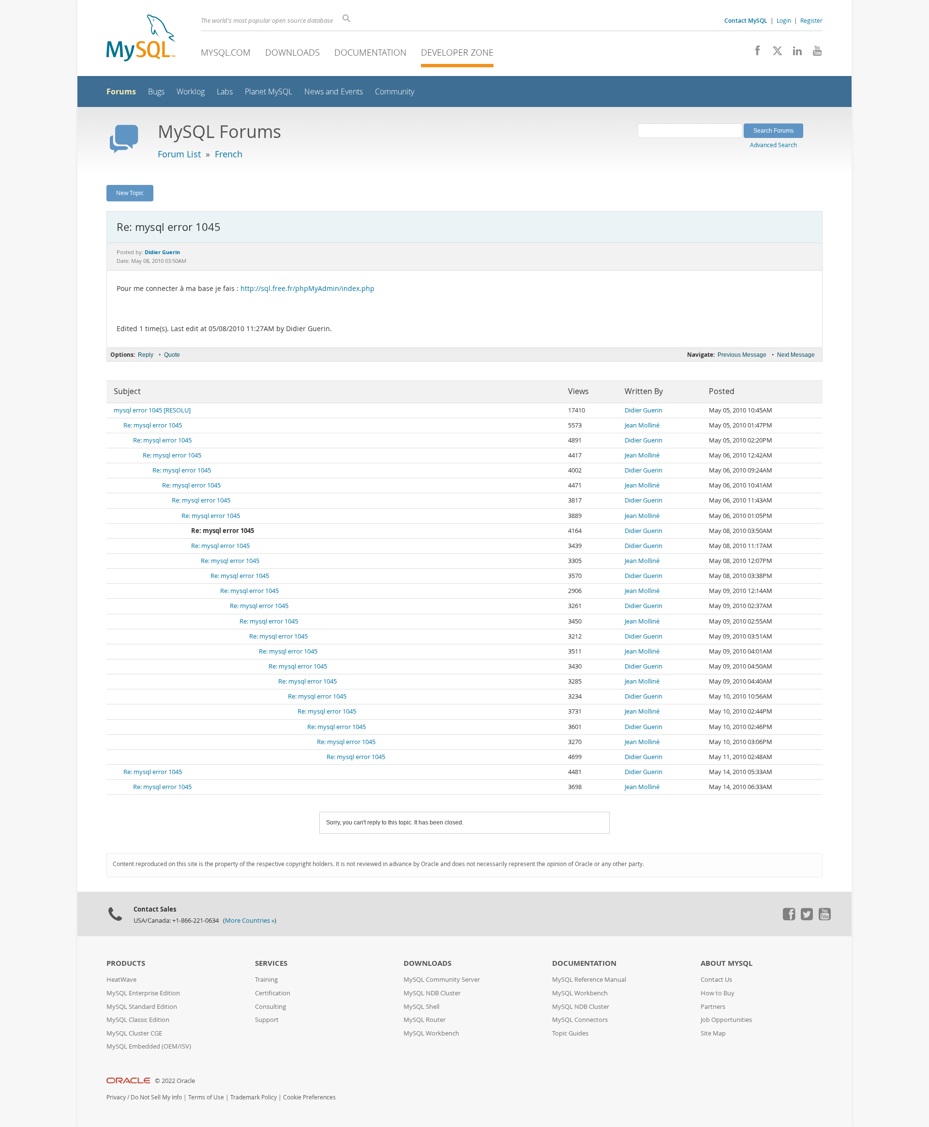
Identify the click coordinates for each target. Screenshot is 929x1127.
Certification (272, 993)
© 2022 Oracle (175, 1081)
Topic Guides (570, 1033)
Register (811, 20)
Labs (225, 92)
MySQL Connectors (580, 1020)
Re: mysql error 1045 (152, 425)
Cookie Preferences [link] (309, 1097)
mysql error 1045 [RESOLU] (152, 410)
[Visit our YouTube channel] (814, 53)
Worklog (191, 92)
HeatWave (121, 979)
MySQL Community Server (442, 979)
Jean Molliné (642, 425)
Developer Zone (457, 52)
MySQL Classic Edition (137, 1020)
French (228, 154)
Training (266, 979)
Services (271, 963)
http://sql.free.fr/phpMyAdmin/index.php (307, 288)
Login (784, 20)
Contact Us (716, 979)
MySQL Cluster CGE (134, 1033)
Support (267, 1020)
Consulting (270, 1007)
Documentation (370, 52)
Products (125, 963)
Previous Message (742, 354)
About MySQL (726, 963)
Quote (172, 354)
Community (394, 92)
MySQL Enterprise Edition (143, 993)
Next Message (796, 354)
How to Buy (717, 993)
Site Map (713, 1033)
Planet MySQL (268, 92)
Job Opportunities (726, 1020)
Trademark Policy (253, 1097)
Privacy (116, 1097)
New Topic (130, 193)
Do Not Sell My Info (156, 1097)
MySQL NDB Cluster (432, 993)
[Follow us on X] (774, 53)
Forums (121, 91)
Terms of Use (206, 1097)
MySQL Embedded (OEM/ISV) (148, 1046)
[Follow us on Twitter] (806, 918)
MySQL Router (425, 1020)
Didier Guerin (643, 410)
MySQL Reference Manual (589, 979)
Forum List (179, 154)
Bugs (156, 92)
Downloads (292, 52)
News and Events (333, 92)
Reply (145, 354)
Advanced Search (773, 145)
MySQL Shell (421, 1007)
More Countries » (249, 920)
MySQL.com (226, 52)
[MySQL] (141, 39)
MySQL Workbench (431, 1033)
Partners (713, 1007)
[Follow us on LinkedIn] (794, 53)
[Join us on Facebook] (754, 53)
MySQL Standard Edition (141, 1007)
